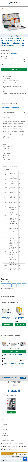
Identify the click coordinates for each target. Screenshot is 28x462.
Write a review (14, 53)
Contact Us (4, 426)
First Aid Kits (5, 435)
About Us (4, 419)
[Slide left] (11, 36)
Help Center (4, 429)
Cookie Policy (4, 460)
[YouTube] (19, 391)
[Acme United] (9, 382)
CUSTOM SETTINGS (14, 456)
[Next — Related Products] (25, 313)
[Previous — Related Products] (3, 313)
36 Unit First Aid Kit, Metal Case (12, 360)
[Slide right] (16, 36)
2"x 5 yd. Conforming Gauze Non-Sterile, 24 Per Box (20, 318)
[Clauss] (19, 382)
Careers (4, 422)
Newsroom (4, 424)
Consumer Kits (5, 437)
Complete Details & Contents (10, 107)
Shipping (2, 58)
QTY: (2, 65)
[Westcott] (13, 382)
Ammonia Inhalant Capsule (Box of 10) (6, 318)
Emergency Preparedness (8, 440)
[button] (2, 2)
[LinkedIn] (14, 391)
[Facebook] (9, 391)
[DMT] (14, 386)
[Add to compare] (24, 61)
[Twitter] (12, 391)
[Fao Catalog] (11, 409)
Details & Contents (9, 112)
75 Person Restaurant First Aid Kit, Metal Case (14, 364)
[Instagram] (16, 391)
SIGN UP (23, 377)
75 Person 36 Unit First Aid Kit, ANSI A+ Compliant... (13, 355)
